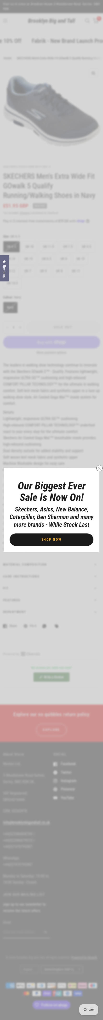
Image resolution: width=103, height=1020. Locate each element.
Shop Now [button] (51, 539)
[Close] (99, 468)
